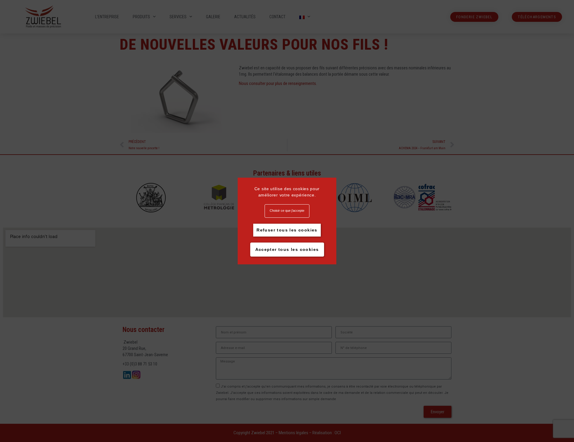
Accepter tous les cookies (287, 249)
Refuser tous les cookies (287, 230)
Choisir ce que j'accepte (287, 210)
